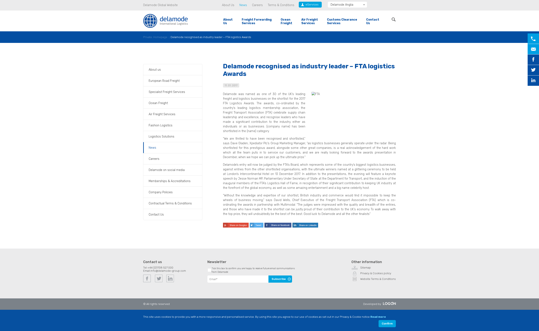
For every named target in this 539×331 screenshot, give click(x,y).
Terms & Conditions (281, 5)
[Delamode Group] (165, 21)
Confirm (387, 323)
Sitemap (365, 267)
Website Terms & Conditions (378, 279)
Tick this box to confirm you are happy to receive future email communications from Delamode (253, 270)
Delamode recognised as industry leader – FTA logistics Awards (211, 37)
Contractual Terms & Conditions (170, 203)
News (243, 5)
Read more (378, 316)
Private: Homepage (155, 37)
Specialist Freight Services (167, 92)
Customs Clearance (342, 21)
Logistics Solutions (161, 136)
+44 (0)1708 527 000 (160, 267)
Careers (257, 5)
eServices (312, 4)
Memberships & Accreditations (170, 181)
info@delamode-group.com (168, 270)
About (228, 21)
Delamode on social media (167, 170)
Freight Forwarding (257, 21)
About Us (228, 5)
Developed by (372, 304)
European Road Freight (164, 81)
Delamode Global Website (160, 5)
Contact (372, 21)
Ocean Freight (158, 103)
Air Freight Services (162, 114)
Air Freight (309, 21)
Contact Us (156, 214)
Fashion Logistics (160, 125)
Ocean (286, 21)
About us (155, 69)
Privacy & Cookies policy (375, 273)
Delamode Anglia (342, 5)
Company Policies (161, 192)
